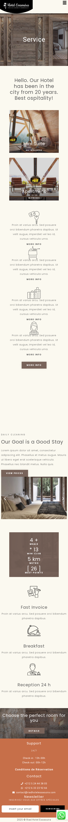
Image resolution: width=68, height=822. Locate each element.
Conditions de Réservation (34, 769)
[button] (5, 499)
